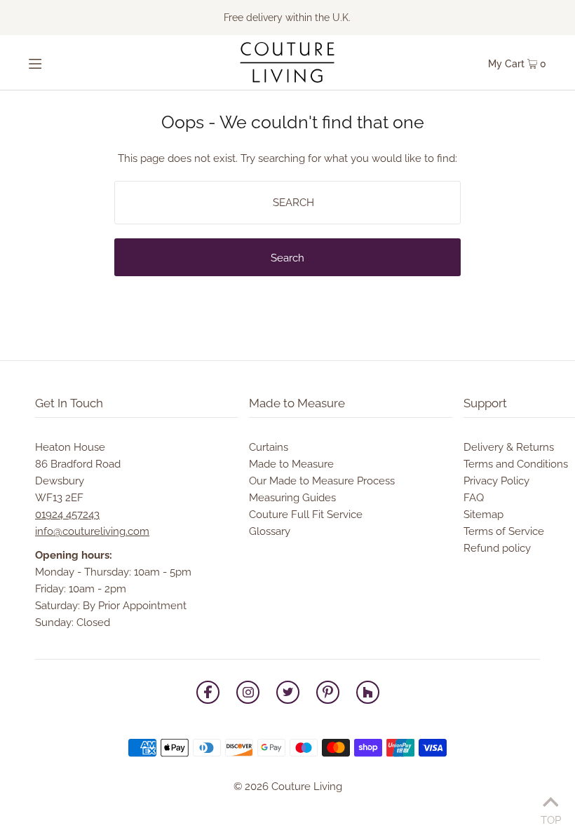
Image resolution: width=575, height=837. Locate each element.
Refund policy (497, 548)
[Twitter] (287, 695)
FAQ (474, 497)
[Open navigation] (61, 62)
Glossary (269, 531)
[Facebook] (207, 695)
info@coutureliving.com (92, 531)
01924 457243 (67, 514)
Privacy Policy (496, 481)
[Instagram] (247, 695)
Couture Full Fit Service (306, 514)
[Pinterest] (327, 695)
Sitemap (483, 514)
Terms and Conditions (516, 464)
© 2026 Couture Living (288, 786)
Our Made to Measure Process (322, 481)
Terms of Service (504, 531)
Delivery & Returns (509, 447)
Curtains (268, 447)
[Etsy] (367, 695)
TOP (551, 818)
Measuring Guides (292, 497)
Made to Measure (291, 464)
